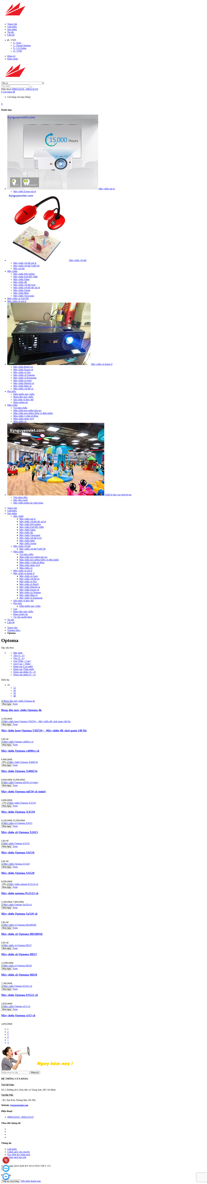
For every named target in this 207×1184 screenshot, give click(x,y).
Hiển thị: (5, 680)
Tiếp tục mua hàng (10, 1181)
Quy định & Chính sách (18, 1154)
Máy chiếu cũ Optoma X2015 (19, 832)
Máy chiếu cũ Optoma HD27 (19, 954)
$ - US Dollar (19, 48)
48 (14, 696)
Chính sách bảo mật (16, 1157)
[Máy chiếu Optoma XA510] (21, 803)
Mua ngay (6, 704)
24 (14, 690)
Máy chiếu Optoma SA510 (17, 852)
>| (8, 1042)
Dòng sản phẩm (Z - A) (24, 674)
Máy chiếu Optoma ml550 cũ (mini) (23, 791)
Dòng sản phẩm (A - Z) (24, 672)
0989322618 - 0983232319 (25, 89)
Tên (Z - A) (18, 658)
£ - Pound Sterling (22, 45)
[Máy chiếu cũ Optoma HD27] (16, 945)
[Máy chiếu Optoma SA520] (15, 864)
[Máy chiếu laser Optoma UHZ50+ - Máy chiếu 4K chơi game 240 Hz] (36, 721)
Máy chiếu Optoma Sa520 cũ (19, 913)
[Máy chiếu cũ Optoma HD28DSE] (18, 925)
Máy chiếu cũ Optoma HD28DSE (22, 934)
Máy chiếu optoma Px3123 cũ (19, 893)
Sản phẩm (12, 29)
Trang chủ (12, 24)
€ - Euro (17, 42)
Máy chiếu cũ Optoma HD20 (19, 974)
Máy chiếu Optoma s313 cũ (18, 1015)
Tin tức (10, 32)
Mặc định (17, 653)
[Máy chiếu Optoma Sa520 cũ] (16, 904)
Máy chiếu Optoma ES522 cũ (19, 995)
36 (14, 693)
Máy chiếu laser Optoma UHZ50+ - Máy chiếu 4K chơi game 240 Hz (44, 730)
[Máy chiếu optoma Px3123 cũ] (22, 884)
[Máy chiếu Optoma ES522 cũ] (16, 986)
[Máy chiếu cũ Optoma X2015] (16, 823)
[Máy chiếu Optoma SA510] (15, 843)
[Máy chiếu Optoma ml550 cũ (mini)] (19, 782)
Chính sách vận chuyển (18, 1152)
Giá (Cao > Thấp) (21, 663)
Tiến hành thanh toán (31, 1181)
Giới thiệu (12, 26)
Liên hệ (11, 35)
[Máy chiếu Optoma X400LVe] (22, 762)
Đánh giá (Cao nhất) (23, 666)
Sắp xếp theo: (7, 647)
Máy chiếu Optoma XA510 (18, 811)
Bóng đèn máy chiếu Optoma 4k (21, 710)
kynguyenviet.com (19, 1105)
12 (14, 687)
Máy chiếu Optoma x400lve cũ (20, 750)
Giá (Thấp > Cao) (21, 661)
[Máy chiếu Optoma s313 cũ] (15, 1006)
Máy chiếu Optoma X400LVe (19, 771)
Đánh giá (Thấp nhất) (23, 669)
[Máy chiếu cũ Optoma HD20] (16, 965)
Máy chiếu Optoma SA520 (17, 873)
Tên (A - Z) (18, 655)
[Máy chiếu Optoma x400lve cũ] (17, 741)
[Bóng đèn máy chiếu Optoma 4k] (18, 701)
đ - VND (17, 51)
